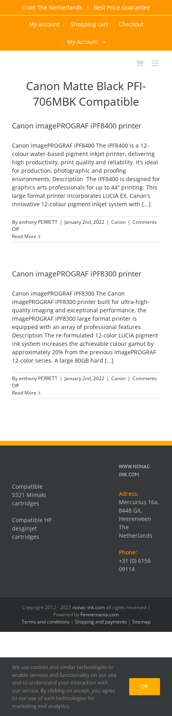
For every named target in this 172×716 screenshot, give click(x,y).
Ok (144, 686)
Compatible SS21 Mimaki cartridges (29, 495)
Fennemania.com (99, 614)
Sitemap (141, 621)
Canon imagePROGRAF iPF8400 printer (76, 125)
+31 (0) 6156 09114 (135, 565)
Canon (118, 222)
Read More (24, 236)
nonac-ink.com (88, 607)
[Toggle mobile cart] (140, 63)
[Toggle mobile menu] (156, 63)
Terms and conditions (46, 621)
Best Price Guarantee (121, 7)
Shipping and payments (101, 621)
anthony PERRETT (38, 222)
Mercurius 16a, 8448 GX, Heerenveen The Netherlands (139, 518)
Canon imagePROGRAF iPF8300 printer (76, 273)
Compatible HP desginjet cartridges (32, 528)
